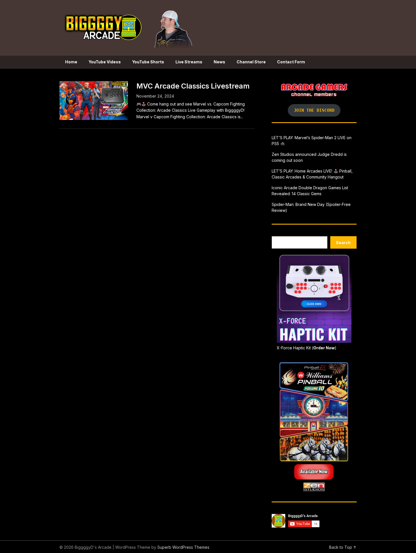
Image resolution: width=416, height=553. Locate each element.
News (219, 61)
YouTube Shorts (148, 61)
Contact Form (291, 61)
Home (71, 61)
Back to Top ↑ (343, 547)
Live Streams (188, 61)
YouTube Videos (105, 61)
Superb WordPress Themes (183, 547)
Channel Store (251, 61)
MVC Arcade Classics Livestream (193, 86)
